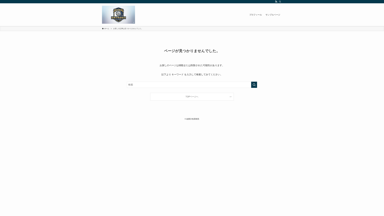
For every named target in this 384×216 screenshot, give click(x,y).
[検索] (280, 1)
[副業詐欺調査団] (118, 15)
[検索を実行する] (254, 85)
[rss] (276, 1)
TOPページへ (192, 96)
